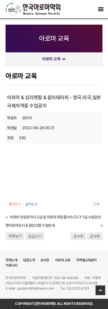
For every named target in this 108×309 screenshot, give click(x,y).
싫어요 (31, 204)
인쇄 (96, 204)
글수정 (78, 236)
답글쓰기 (35, 236)
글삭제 (95, 236)
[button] (100, 9)
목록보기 (15, 236)
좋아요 (15, 204)
